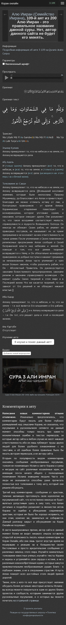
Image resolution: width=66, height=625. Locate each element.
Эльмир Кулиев (10, 147)
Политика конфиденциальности (39, 614)
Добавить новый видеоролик (16, 353)
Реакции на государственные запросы (27, 612)
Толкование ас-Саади (14, 183)
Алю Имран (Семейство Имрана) (31, 16)
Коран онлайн (9, 3)
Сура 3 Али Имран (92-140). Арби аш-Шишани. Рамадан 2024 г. (33, 394)
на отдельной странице (26, 600)
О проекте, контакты (33, 608)
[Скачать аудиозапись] (62, 75)
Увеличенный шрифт (17, 64)
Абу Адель (8, 162)
